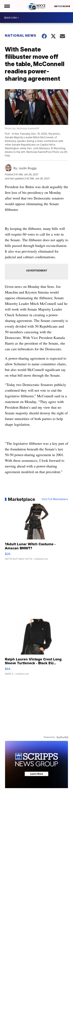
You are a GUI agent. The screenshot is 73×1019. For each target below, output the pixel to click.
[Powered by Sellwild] (62, 737)
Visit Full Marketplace (55, 499)
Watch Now (61, 6)
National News (20, 35)
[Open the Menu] (7, 6)
